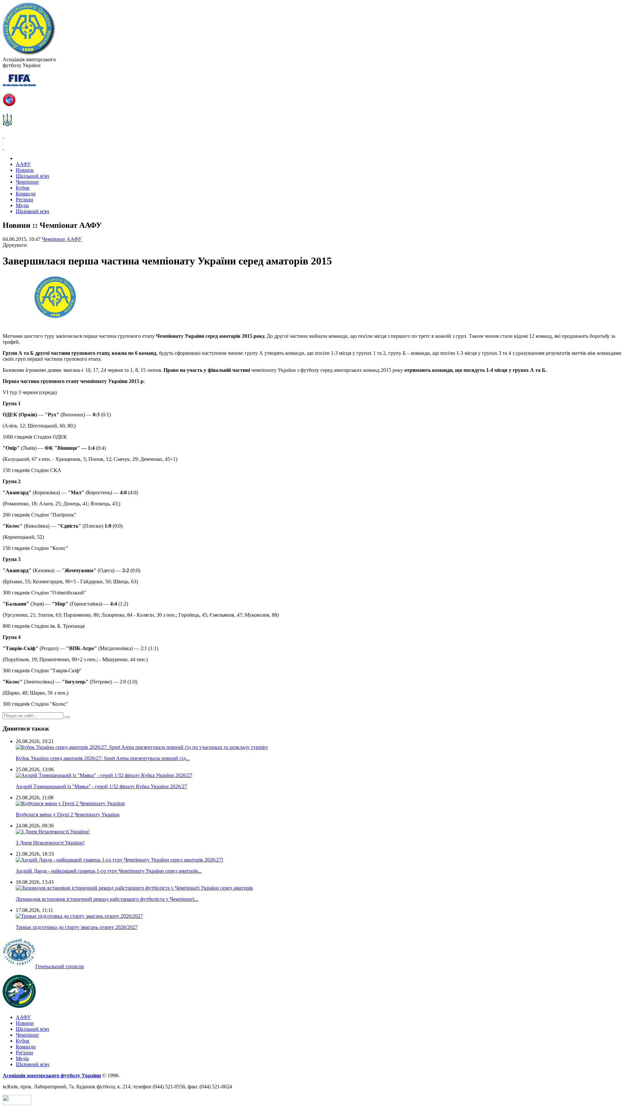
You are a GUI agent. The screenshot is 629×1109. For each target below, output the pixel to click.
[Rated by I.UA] (17, 1103)
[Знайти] (67, 717)
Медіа (22, 205)
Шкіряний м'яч (32, 211)
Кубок (22, 188)
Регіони (24, 199)
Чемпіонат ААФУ (62, 239)
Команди (26, 193)
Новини (25, 170)
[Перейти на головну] (29, 53)
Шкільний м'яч (32, 176)
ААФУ (23, 164)
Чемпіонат (27, 182)
